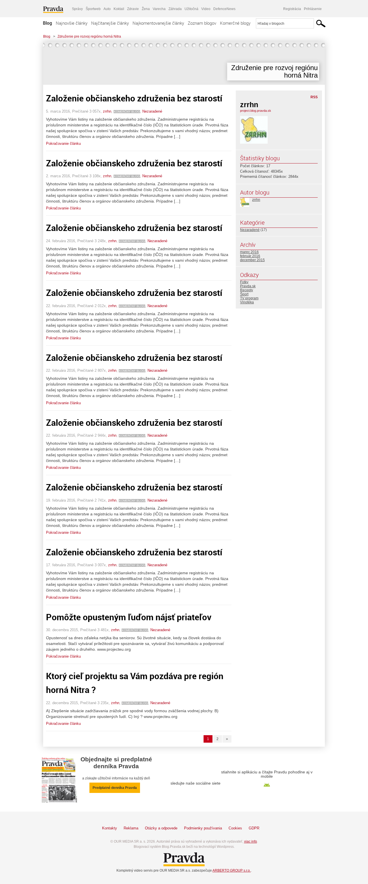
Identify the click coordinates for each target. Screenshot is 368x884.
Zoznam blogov (202, 23)
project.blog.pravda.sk (255, 110)
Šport (244, 294)
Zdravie (133, 9)
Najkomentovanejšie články (158, 23)
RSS (314, 97)
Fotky (244, 282)
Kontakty (109, 828)
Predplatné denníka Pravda (115, 788)
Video (205, 9)
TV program (249, 298)
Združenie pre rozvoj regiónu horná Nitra (89, 36)
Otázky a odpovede (161, 828)
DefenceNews (224, 9)
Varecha (159, 9)
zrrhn (107, 111)
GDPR (254, 828)
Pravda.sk (248, 286)
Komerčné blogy (235, 23)
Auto (107, 9)
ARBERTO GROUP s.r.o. (231, 870)
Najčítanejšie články (110, 23)
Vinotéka (247, 302)
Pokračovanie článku (63, 143)
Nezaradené (152, 111)
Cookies (235, 828)
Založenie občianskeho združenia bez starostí (134, 98)
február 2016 (250, 256)
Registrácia (292, 9)
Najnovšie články (71, 23)
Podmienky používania (203, 828)
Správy (77, 9)
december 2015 (252, 260)
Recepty (246, 290)
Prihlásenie (313, 9)
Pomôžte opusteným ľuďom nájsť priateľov (128, 617)
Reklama (131, 828)
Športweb (93, 9)
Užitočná (191, 9)
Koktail (119, 9)
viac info (250, 841)
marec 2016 (249, 252)
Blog (47, 23)
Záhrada (175, 9)
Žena (146, 9)
